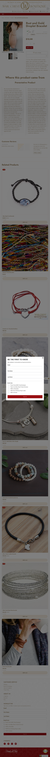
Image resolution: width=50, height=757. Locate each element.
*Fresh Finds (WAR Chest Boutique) (18, 385)
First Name (10, 370)
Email (9, 364)
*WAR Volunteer (13, 392)
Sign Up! (25, 396)
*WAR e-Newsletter (14, 388)
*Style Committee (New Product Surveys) (19, 387)
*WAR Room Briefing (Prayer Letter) (18, 390)
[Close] (43, 358)
